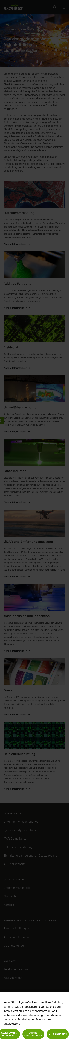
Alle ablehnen (58, 1034)
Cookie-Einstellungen (33, 1034)
